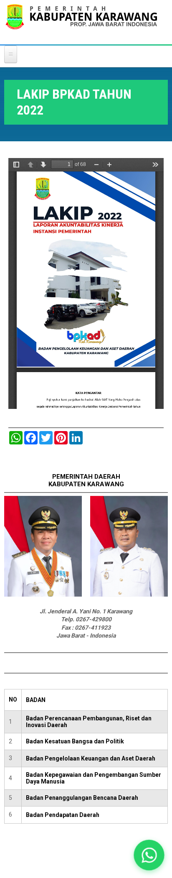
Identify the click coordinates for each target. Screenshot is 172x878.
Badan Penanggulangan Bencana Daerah (82, 797)
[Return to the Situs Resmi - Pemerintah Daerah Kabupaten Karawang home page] (81, 22)
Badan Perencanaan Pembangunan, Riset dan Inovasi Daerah (89, 722)
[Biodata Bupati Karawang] (43, 594)
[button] (149, 855)
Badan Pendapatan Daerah (62, 815)
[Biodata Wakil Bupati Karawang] (129, 594)
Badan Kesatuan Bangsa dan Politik (75, 741)
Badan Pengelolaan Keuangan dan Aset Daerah (90, 758)
